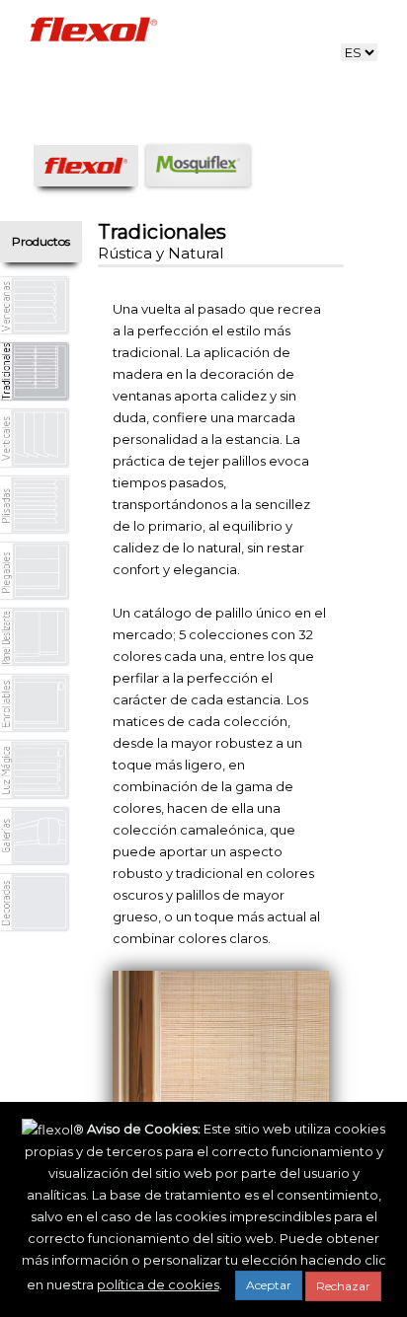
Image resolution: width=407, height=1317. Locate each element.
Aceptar (268, 1285)
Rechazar (343, 1286)
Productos (41, 241)
